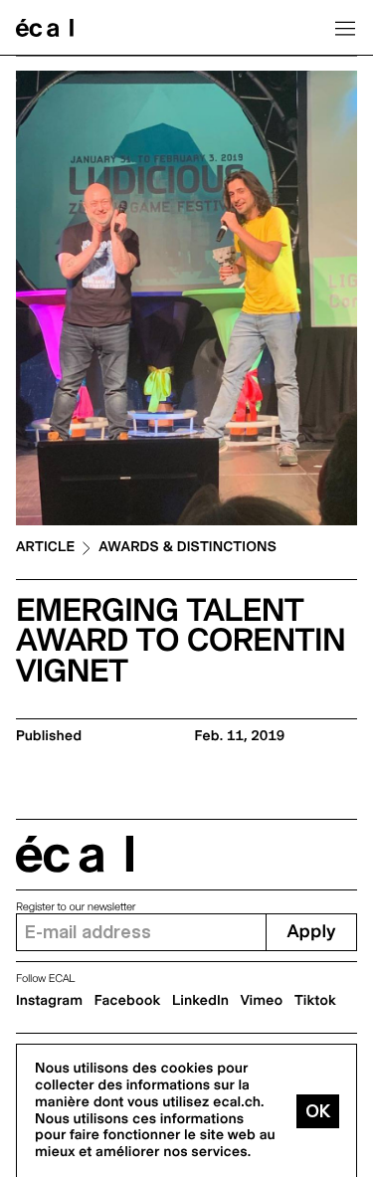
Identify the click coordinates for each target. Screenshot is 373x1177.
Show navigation (345, 28)
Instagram (49, 1001)
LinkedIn (200, 1001)
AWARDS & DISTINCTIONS (187, 547)
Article (45, 547)
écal (74, 854)
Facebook (127, 1001)
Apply (310, 931)
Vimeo (262, 1001)
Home (45, 28)
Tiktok (315, 1001)
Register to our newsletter (75, 906)
